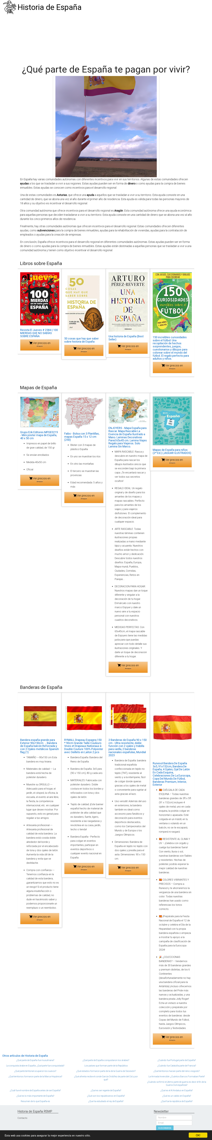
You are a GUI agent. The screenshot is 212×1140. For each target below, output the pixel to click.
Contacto (22, 1118)
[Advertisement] (106, 38)
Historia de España (50, 7)
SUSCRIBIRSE (164, 1128)
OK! (198, 1135)
